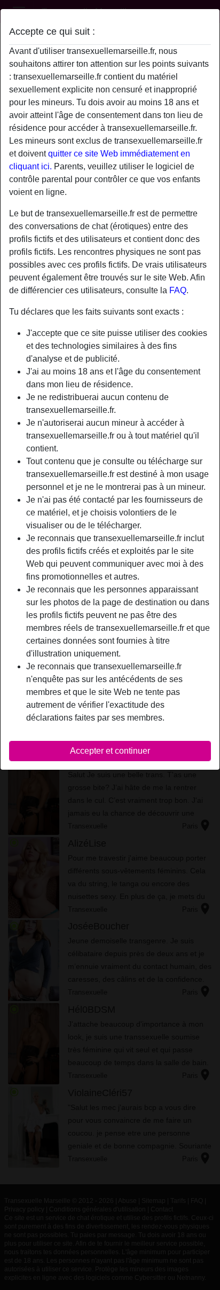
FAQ (177, 290)
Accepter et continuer (110, 750)
